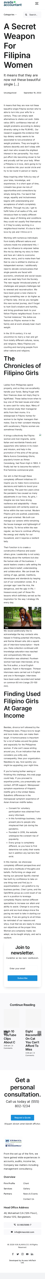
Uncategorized (10, 93)
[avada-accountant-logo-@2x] (13, 2)
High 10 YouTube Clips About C (10, 1037)
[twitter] (18, 1254)
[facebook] (13, 1254)
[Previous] (6, 1033)
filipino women (22, 899)
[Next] (39, 1033)
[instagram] (22, 1254)
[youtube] (27, 1254)
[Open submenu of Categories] (15, 14)
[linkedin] (32, 1254)
